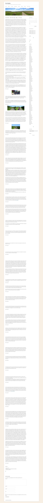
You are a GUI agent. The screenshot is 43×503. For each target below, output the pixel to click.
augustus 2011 (30, 110)
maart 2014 (30, 85)
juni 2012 (30, 102)
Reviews (22, 6)
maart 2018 (30, 46)
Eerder (19, 6)
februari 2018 (30, 47)
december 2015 (30, 68)
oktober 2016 (30, 60)
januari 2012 (30, 106)
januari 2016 (30, 67)
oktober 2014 (30, 79)
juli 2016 (30, 62)
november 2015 (30, 69)
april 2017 (30, 55)
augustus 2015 (30, 71)
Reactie (6, 478)
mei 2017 (30, 54)
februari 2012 (30, 105)
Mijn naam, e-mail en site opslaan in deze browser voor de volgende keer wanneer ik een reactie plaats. (15, 495)
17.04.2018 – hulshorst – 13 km (32, 33)
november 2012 (30, 98)
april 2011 (30, 113)
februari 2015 (30, 76)
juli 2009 (30, 124)
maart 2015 (30, 75)
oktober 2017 (30, 50)
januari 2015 (30, 77)
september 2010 (31, 119)
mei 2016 (30, 64)
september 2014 (31, 80)
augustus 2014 (30, 81)
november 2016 (30, 59)
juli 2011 (30, 111)
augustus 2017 (30, 52)
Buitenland (15, 6)
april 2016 (30, 65)
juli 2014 (30, 82)
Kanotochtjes (28, 6)
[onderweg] (16, 94)
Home (6, 6)
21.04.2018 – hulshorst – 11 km (32, 31)
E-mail (6, 488)
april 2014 (30, 84)
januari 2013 (30, 96)
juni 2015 (30, 73)
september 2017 (31, 51)
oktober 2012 (30, 99)
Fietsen (25, 6)
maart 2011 (30, 114)
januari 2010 (30, 122)
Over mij (12, 6)
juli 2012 (30, 101)
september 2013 (31, 90)
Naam (6, 486)
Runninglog (7, 3)
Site (5, 491)
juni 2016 (30, 63)
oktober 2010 (30, 118)
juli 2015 (30, 72)
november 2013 (30, 88)
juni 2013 (30, 92)
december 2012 (30, 97)
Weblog (9, 6)
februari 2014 (30, 86)
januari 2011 (30, 116)
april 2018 (30, 45)
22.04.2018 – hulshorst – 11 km (32, 30)
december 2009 (30, 123)
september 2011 (31, 109)
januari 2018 (30, 48)
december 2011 (30, 107)
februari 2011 (30, 115)
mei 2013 (30, 93)
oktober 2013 (30, 89)
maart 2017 (30, 56)
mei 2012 (30, 103)
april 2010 (30, 120)
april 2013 (30, 94)
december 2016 (30, 58)
